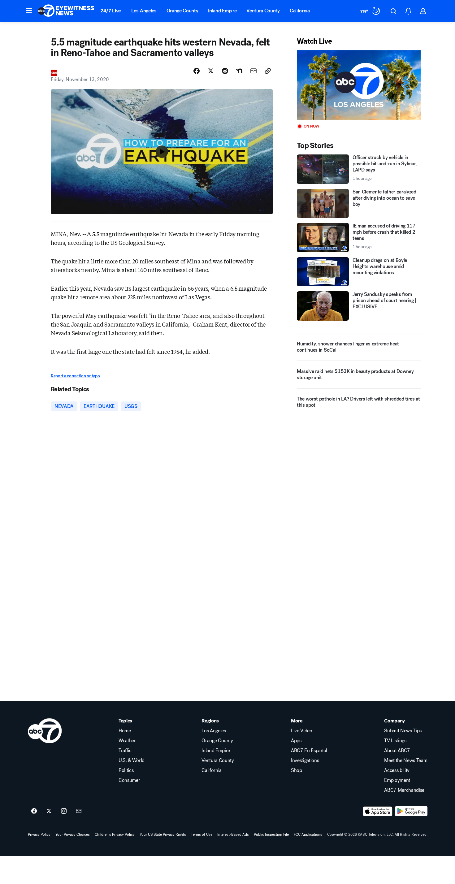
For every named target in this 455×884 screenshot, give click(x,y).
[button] (28, 10)
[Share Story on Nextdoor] (239, 71)
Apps (296, 740)
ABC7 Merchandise (404, 790)
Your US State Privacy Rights (163, 834)
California (300, 10)
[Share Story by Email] (253, 71)
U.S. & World (132, 760)
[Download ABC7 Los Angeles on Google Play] (411, 811)
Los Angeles (143, 10)
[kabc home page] (45, 730)
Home (125, 730)
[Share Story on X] (211, 71)
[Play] (359, 85)
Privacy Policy (39, 834)
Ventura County (263, 10)
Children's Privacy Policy (115, 834)
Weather (127, 740)
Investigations (305, 760)
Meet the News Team (405, 760)
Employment (397, 780)
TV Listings (395, 740)
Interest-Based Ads (233, 834)
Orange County (182, 10)
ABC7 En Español (309, 750)
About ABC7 (397, 750)
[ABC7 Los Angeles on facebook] (34, 811)
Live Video (301, 730)
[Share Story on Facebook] (196, 71)
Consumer (129, 780)
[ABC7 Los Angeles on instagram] (64, 811)
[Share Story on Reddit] (225, 71)
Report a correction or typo (75, 376)
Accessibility (397, 770)
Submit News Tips (403, 730)
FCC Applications (308, 834)
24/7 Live (110, 10)
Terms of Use (201, 834)
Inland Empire (222, 10)
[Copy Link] (267, 71)
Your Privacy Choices (72, 834)
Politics (126, 770)
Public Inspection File (271, 834)
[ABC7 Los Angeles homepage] (66, 11)
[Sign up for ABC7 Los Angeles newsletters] (78, 811)
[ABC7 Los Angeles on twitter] (49, 811)
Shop (296, 770)
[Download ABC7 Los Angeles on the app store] (377, 811)
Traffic (125, 750)
